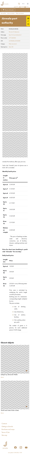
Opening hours (4, 46)
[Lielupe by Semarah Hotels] (15, 359)
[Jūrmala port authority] (15, 66)
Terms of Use (6, 432)
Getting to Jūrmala (7, 426)
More (2, 377)
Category (3, 43)
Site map (4, 435)
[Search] (19, 4)
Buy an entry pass (9, 10)
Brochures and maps (8, 429)
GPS (2, 41)
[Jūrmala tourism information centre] (4, 3)
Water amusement (20, 13)
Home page (3, 35)
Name (2, 28)
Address (2, 32)
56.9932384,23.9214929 (14, 41)
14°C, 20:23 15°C (22, 6)
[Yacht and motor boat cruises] (15, 395)
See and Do (3, 13)
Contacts (4, 423)
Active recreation (11, 13)
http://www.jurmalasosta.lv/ (15, 35)
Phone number (4, 38)
